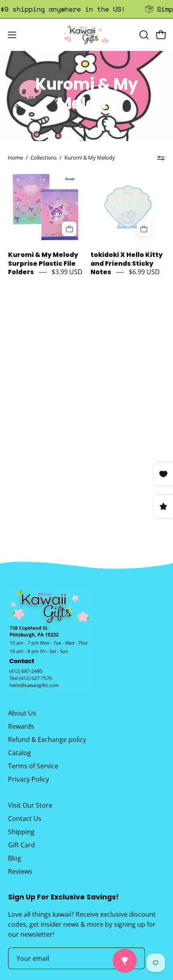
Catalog (19, 752)
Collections (44, 157)
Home (15, 157)
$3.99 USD (66, 271)
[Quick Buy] (69, 229)
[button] (143, 34)
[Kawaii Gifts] (86, 34)
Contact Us (24, 818)
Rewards (21, 726)
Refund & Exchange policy (47, 739)
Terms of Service (33, 766)
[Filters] (161, 158)
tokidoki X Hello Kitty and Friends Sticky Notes (127, 264)
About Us (22, 713)
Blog (14, 858)
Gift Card (21, 845)
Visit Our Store (30, 805)
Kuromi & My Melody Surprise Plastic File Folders (43, 264)
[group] (86, 9)
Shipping (21, 831)
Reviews (20, 871)
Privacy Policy (28, 779)
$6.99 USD (144, 271)
